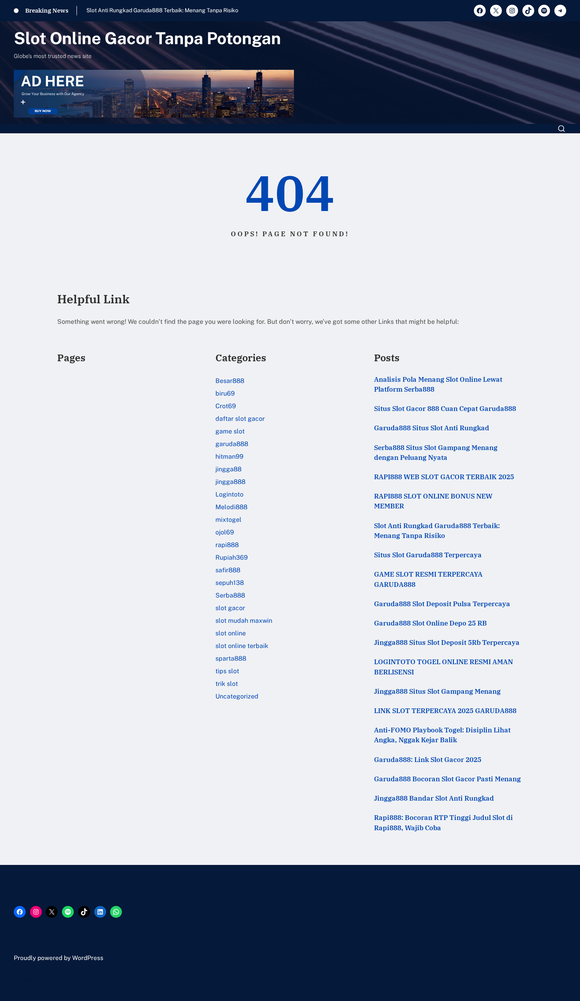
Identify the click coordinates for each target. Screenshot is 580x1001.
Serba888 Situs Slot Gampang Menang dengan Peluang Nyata (436, 452)
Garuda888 (17, 980)
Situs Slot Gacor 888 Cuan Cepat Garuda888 (445, 408)
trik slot (226, 683)
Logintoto (229, 494)
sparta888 (230, 658)
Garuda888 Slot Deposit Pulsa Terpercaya (442, 603)
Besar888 (229, 381)
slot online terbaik (241, 646)
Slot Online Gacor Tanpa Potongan (147, 38)
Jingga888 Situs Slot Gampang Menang (437, 691)
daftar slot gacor (240, 418)
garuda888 (231, 444)
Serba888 (230, 595)
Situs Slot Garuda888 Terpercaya (428, 555)
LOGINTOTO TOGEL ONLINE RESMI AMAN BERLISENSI (443, 666)
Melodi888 (231, 507)
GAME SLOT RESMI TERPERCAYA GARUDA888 (428, 579)
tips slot (227, 671)
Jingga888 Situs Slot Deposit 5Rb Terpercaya (447, 642)
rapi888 (227, 545)
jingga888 (230, 482)
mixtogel (228, 519)
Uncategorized (236, 696)
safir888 (227, 570)
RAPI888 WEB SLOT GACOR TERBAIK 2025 (444, 476)
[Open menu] (561, 128)
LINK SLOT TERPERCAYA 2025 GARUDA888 (445, 710)
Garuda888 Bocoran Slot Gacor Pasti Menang (447, 779)
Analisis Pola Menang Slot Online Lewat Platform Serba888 (438, 384)
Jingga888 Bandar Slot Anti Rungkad (434, 798)
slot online (230, 633)
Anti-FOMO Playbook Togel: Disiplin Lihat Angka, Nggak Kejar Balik (442, 735)
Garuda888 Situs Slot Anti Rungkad (431, 428)
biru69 (225, 393)
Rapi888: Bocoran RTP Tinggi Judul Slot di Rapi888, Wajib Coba (443, 822)
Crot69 (225, 406)
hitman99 (229, 456)
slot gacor (230, 608)
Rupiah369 (231, 557)
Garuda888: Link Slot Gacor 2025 (427, 759)
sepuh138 (229, 582)
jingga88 (228, 469)
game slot (230, 431)
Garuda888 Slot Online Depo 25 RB (430, 623)
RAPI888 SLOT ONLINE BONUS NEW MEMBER (433, 501)
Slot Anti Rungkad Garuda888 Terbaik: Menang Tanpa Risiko (162, 10)
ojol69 (224, 532)
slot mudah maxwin (243, 620)
